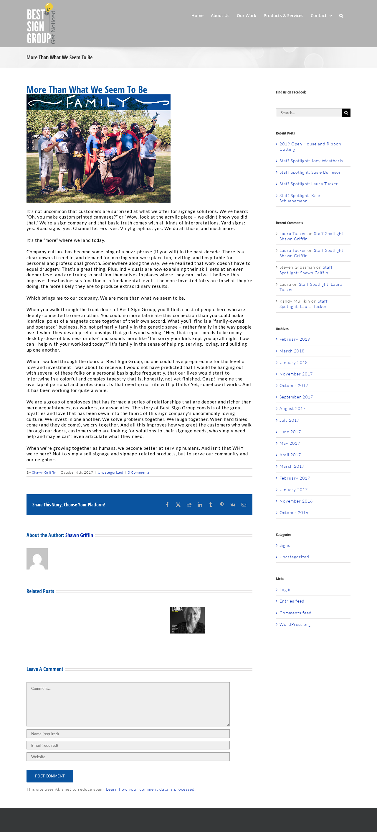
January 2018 (294, 362)
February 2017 (295, 477)
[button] (341, 15)
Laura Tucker (293, 233)
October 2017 (294, 385)
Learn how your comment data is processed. (151, 789)
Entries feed (292, 600)
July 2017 (290, 420)
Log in (286, 589)
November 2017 (296, 373)
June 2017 (290, 431)
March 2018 (292, 350)
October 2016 (294, 512)
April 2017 (290, 454)
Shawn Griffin (44, 472)
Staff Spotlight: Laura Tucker (309, 183)
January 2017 (294, 489)
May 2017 (290, 443)
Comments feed (296, 612)
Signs (285, 545)
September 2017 (296, 396)
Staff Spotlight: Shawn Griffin (306, 270)
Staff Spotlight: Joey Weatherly (311, 160)
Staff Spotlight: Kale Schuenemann (300, 198)
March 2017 (292, 466)
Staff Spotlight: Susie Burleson (311, 172)
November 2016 (296, 500)
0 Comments (139, 472)
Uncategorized (110, 472)
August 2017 (293, 408)
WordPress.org (295, 624)
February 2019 (295, 339)
